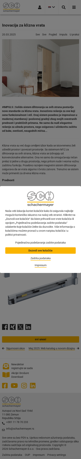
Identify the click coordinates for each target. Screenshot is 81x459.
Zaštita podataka (41, 258)
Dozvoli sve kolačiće (40, 250)
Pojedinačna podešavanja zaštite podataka (40, 242)
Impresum (41, 265)
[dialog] (40, 229)
